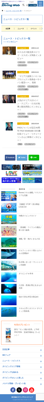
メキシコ (21, 62)
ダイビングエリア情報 (11, 366)
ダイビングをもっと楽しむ (13, 378)
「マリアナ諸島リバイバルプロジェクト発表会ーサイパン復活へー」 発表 (29, 79)
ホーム (2, 10)
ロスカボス (22, 65)
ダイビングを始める (10, 372)
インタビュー (32, 62)
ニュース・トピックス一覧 (13, 11)
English (32, 2)
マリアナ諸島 (23, 89)
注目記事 (6, 349)
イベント (34, 28)
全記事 (8, 28)
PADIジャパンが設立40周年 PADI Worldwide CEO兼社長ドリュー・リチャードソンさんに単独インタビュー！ (29, 133)
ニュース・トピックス (11, 361)
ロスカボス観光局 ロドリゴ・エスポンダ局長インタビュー (29, 55)
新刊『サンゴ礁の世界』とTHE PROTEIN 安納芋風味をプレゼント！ (27, 332)
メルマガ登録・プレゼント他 (13, 383)
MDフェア (6, 355)
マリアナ (21, 86)
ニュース (21, 28)
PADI (20, 144)
